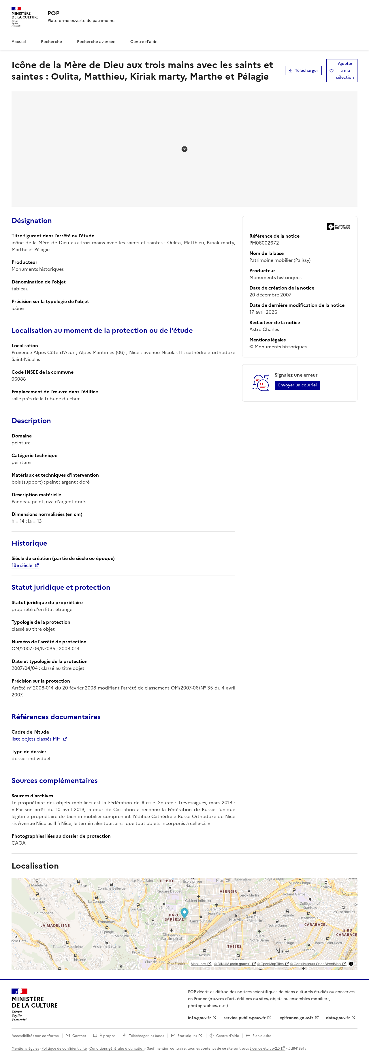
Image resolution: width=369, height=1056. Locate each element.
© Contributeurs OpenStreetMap (315, 963)
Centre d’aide (227, 1035)
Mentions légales (25, 1048)
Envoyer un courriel (297, 385)
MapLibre (198, 963)
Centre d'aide (143, 42)
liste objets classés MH (36, 738)
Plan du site (262, 1035)
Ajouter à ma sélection (345, 70)
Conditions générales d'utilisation (116, 1048)
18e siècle (22, 565)
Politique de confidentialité (64, 1048)
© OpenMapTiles (270, 963)
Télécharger (306, 70)
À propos (107, 1035)
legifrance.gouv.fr (295, 1018)
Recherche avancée (96, 42)
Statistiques (187, 1035)
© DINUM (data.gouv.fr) (232, 963)
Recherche (51, 42)
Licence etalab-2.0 (265, 1048)
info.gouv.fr (199, 1018)
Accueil (19, 42)
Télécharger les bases (146, 1035)
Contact (79, 1035)
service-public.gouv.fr (245, 1018)
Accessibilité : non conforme (35, 1035)
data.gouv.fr (338, 1018)
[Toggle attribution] (351, 963)
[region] (184, 924)
